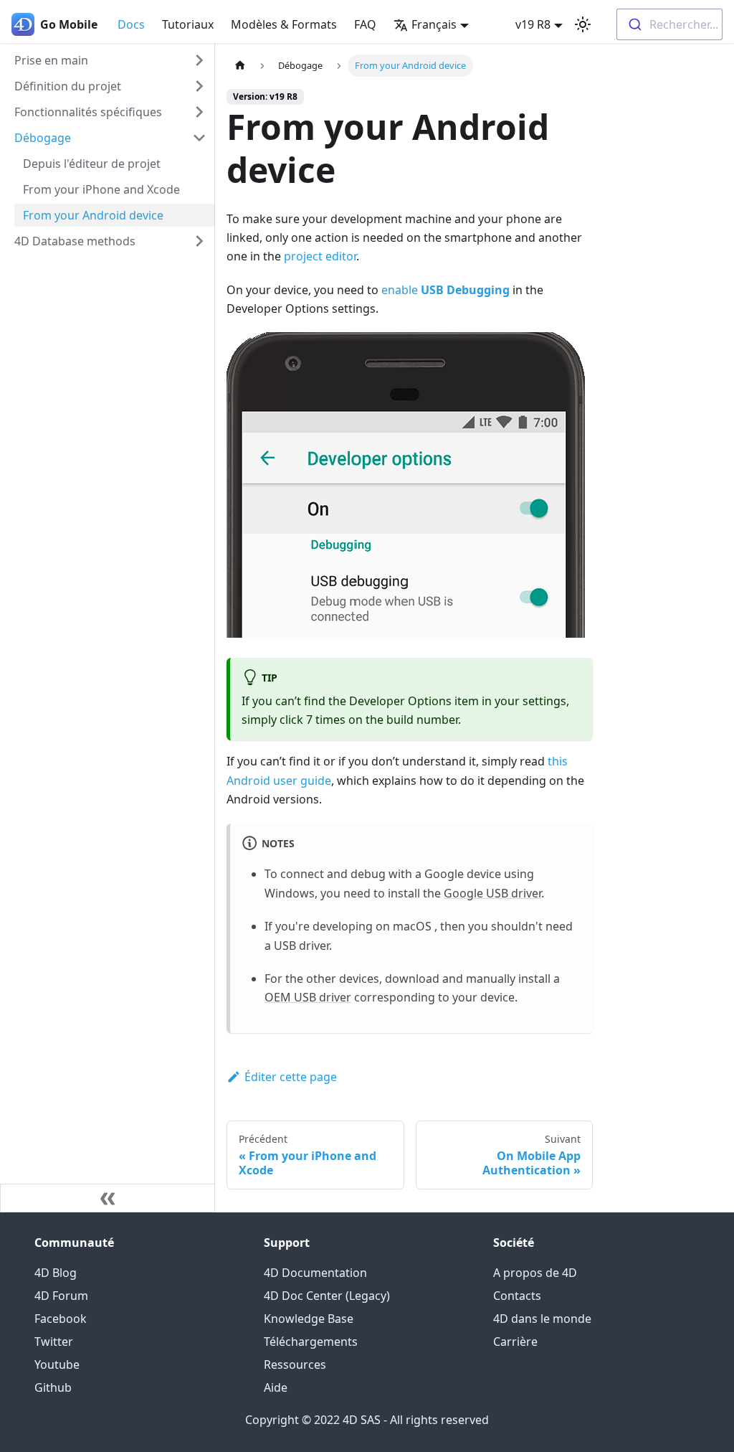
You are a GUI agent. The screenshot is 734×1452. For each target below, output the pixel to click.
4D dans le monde (542, 1318)
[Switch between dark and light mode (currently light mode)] (582, 24)
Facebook (60, 1318)
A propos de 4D (535, 1273)
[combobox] (669, 24)
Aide (275, 1387)
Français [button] (434, 24)
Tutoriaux (188, 24)
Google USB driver (492, 893)
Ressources (295, 1364)
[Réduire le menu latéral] (107, 1198)
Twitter (53, 1341)
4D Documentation (315, 1273)
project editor (320, 256)
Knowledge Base (308, 1318)
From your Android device (93, 215)
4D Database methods (74, 241)
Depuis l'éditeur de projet (92, 163)
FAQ (365, 24)
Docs (131, 24)
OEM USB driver (307, 997)
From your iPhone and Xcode (101, 189)
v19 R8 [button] (532, 24)
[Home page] (240, 66)
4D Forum (61, 1296)
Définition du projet (67, 86)
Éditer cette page (290, 1077)
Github (53, 1387)
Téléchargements (311, 1341)
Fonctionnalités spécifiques (88, 112)
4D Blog (55, 1273)
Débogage (42, 138)
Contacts (517, 1296)
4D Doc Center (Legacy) (327, 1296)
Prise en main (51, 60)
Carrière (515, 1341)
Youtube (57, 1364)
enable (445, 290)
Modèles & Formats (284, 24)
